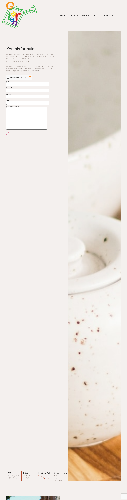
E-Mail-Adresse (11, 88)
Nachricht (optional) (13, 106)
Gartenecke (108, 15)
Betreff (8, 94)
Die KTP (74, 15)
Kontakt (86, 15)
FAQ (96, 15)
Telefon (8, 100)
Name (8, 81)
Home (62, 15)
